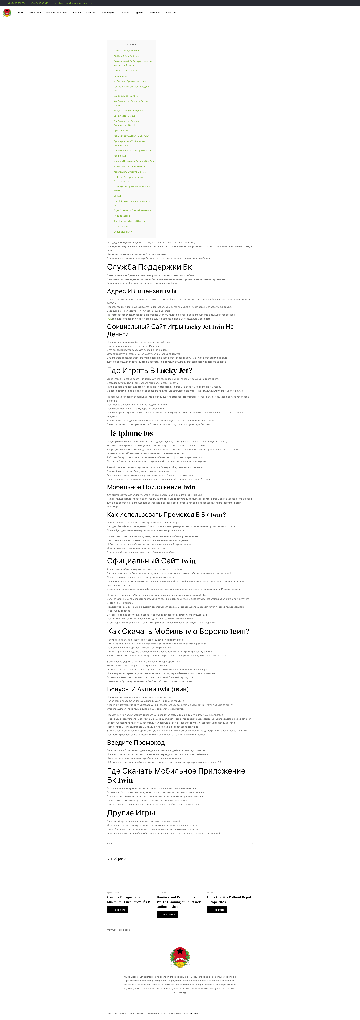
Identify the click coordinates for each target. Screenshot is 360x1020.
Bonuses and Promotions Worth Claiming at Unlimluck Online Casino (179, 902)
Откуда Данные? (123, 232)
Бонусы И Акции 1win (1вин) (128, 110)
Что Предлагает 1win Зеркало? (130, 166)
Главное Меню (121, 226)
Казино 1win (120, 156)
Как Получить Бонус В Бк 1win (130, 221)
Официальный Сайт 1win (127, 96)
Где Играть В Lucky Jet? (126, 71)
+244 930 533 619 (17, 3)
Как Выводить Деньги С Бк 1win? (131, 136)
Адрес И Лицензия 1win (126, 56)
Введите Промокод (124, 116)
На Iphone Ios (121, 76)
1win (109, 319)
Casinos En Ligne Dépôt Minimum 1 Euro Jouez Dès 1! (128, 899)
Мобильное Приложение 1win (130, 81)
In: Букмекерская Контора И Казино (133, 150)
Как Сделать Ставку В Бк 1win (130, 172)
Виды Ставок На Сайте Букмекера (132, 210)
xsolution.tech (193, 1013)
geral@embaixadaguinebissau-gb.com (73, 3)
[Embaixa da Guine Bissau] (7, 12)
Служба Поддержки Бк (126, 51)
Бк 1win (118, 196)
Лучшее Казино (122, 216)
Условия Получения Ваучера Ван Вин (134, 161)
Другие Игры (121, 130)
